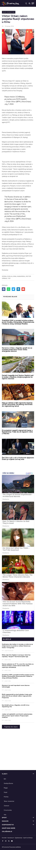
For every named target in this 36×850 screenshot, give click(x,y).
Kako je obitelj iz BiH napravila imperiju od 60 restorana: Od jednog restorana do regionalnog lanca (17, 404)
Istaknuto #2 (10, 12)
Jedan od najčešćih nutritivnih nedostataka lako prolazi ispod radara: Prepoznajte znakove (17, 715)
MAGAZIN (5, 821)
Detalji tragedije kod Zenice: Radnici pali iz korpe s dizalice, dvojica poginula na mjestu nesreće (18, 377)
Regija (6, 788)
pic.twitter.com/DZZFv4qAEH (15, 99)
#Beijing (21, 97)
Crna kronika (8, 810)
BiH (5, 779)
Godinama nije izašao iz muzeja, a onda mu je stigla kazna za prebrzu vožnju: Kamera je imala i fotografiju (17, 645)
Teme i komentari (9, 801)
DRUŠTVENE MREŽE (8, 828)
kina (14, 276)
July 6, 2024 (9, 221)
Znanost (6, 806)
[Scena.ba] (10, 3)
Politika (6, 797)
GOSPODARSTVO (8, 825)
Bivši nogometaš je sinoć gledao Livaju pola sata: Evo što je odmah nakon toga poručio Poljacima (17, 696)
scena (4, 276)
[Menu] (33, 3)
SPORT (4, 817)
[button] (3, 289)
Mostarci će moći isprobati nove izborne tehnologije (15, 686)
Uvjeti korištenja (27, 837)
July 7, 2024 (9, 104)
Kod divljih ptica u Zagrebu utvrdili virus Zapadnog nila (15, 706)
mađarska (21, 276)
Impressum (10, 837)
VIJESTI (4, 774)
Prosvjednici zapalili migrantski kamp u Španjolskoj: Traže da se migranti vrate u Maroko (17, 432)
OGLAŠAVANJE (7, 831)
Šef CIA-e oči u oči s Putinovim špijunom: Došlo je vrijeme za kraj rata (18, 458)
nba (5, 814)
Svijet (4, 12)
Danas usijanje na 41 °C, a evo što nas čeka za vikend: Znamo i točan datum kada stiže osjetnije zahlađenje (18, 665)
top (8, 278)
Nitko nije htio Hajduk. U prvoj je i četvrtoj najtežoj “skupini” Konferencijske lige (16, 655)
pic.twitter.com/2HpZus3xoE (15, 216)
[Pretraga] (29, 3)
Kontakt (4, 837)
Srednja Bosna (8, 783)
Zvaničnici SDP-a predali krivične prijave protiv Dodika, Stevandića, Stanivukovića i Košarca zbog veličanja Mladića (18, 322)
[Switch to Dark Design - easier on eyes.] (26, 3)
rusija (9, 276)
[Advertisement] (18, 751)
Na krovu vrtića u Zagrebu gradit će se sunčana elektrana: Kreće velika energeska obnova (17, 349)
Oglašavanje (18, 837)
